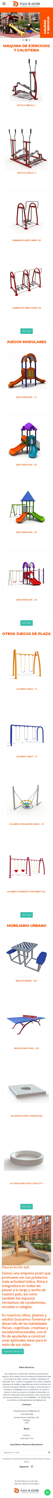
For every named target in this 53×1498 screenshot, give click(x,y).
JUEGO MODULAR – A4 (26, 599)
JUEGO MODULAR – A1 (26, 397)
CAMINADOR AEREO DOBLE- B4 (26, 308)
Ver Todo (26, 331)
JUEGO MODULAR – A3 (26, 532)
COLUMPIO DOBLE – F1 (26, 689)
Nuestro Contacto (13, 1351)
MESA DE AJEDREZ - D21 (26, 980)
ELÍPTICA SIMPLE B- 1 (26, 105)
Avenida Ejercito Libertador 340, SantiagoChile (26, 1420)
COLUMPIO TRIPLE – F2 (26, 756)
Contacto (26, 1435)
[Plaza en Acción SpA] (26, 1491)
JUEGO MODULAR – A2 (26, 464)
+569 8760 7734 (26, 1438)
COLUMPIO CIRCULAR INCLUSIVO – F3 (26, 824)
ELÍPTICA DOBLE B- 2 (26, 172)
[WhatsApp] (32, 1467)
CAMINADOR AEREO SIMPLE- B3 (26, 240)
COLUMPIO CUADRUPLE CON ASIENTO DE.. (26, 891)
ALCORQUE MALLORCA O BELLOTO (26, 1183)
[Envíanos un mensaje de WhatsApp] (47, 1492)
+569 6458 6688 (26, 1414)
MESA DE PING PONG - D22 (26, 1048)
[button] (23, 40)
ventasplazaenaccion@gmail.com (26, 1411)
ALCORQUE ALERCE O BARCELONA (26, 1115)
